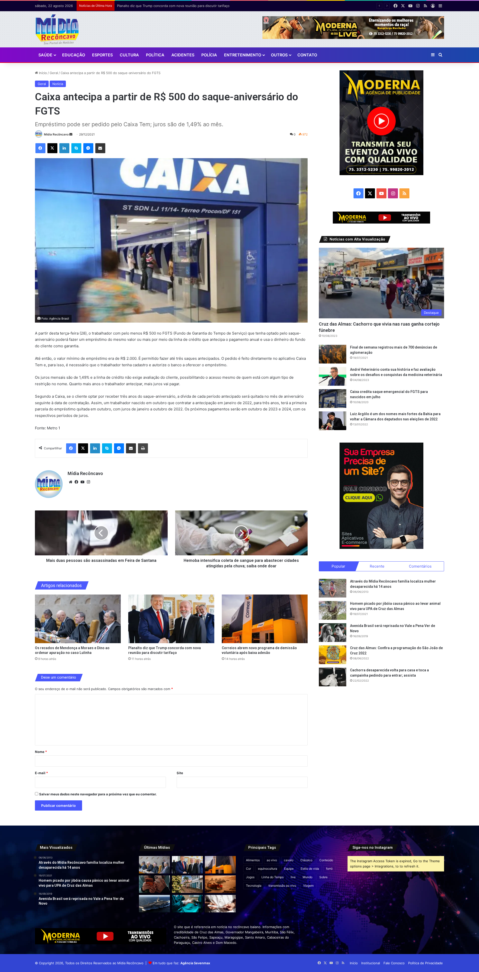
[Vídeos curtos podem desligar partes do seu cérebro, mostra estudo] (154, 884)
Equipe (289, 868)
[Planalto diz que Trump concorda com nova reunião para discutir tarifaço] (171, 619)
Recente (377, 566)
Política (155, 54)
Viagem (308, 885)
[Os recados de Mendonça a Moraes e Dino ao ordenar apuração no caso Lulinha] (78, 619)
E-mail (41, 773)
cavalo (288, 860)
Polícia (209, 54)
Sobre (323, 877)
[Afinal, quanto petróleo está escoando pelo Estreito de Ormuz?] (220, 884)
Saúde (45, 54)
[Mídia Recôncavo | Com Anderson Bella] (57, 29)
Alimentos (253, 860)
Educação (73, 54)
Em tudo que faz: (181, 963)
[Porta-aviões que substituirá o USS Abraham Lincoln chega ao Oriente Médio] (154, 903)
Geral (54, 73)
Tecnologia (253, 885)
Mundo (307, 877)
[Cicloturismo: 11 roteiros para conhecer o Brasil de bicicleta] (187, 884)
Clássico (306, 860)
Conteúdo (326, 860)
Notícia (57, 84)
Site (180, 773)
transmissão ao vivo (282, 885)
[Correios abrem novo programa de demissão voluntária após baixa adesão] (265, 619)
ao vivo (272, 860)
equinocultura (267, 868)
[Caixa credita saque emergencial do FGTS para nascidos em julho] (332, 398)
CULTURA (129, 54)
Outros (279, 54)
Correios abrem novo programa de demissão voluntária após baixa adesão (174, 6)
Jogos (250, 877)
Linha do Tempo (272, 877)
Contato (307, 54)
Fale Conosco (394, 963)
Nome (41, 752)
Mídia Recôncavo (56, 134)
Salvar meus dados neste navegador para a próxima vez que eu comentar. (98, 794)
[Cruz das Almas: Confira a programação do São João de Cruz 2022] (332, 654)
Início (42, 73)
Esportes (102, 54)
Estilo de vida (310, 868)
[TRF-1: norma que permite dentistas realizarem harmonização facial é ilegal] (187, 903)
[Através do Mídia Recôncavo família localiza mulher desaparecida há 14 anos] (332, 588)
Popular (338, 566)
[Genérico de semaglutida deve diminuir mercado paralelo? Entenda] (220, 903)
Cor (248, 868)
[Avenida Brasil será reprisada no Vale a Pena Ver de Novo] (332, 632)
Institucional (370, 963)
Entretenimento (242, 54)
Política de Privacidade (425, 963)
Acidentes (182, 54)
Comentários (420, 566)
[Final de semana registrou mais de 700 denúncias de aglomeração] (332, 354)
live (293, 877)
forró (329, 868)
